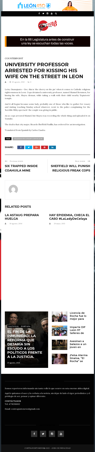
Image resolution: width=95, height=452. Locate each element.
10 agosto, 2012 (18, 82)
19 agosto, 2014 (16, 223)
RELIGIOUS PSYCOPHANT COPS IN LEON (28, 139)
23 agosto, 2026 (13, 363)
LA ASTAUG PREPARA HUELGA (22, 216)
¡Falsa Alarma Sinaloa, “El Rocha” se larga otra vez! (79, 360)
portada (25, 326)
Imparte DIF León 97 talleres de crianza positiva (77, 333)
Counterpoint (14, 58)
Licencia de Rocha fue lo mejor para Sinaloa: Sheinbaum (78, 318)
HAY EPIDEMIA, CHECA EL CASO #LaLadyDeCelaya (69, 216)
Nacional (13, 326)
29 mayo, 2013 (59, 223)
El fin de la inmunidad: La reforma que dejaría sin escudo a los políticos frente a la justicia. (24, 344)
